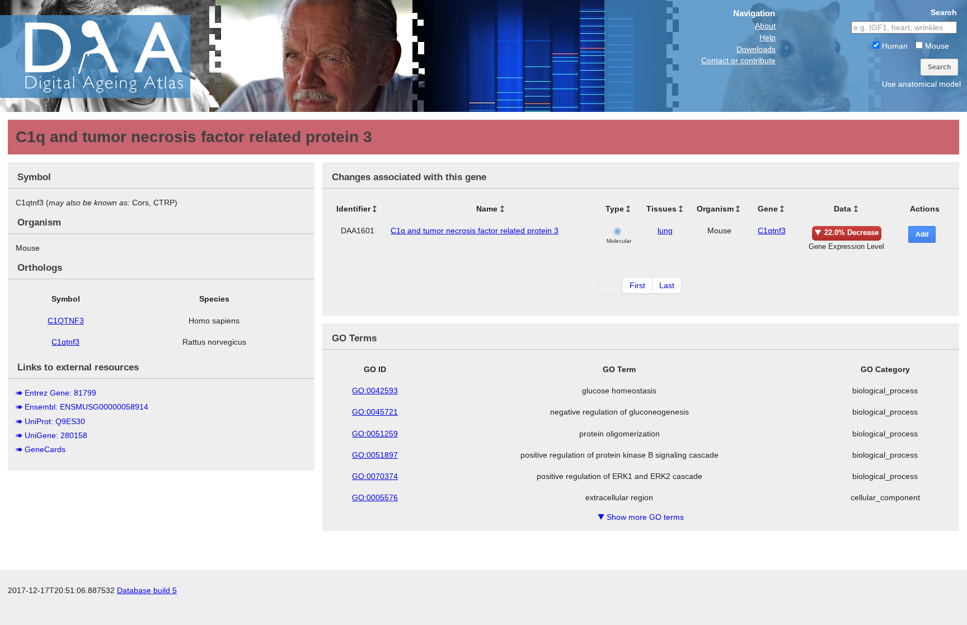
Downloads (756, 49)
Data (842, 208)
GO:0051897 (375, 454)
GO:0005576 (375, 497)
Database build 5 (147, 590)
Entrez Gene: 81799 (60, 392)
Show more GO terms (641, 517)
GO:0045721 (375, 411)
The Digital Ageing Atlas (112, 56)
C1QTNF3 (66, 320)
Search (939, 67)
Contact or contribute (738, 60)
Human (894, 45)
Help (767, 37)
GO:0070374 (375, 476)
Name (486, 208)
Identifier (353, 208)
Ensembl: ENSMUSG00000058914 (86, 406)
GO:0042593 (375, 390)
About (765, 25)
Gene (768, 208)
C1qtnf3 (65, 341)
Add (922, 234)
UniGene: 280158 (56, 435)
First (637, 285)
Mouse (936, 45)
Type (614, 208)
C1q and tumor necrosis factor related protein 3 (474, 230)
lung (665, 230)
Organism (715, 208)
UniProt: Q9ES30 (55, 421)
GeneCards (45, 449)
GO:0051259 (375, 433)
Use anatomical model (921, 83)
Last (666, 285)
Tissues (661, 208)
